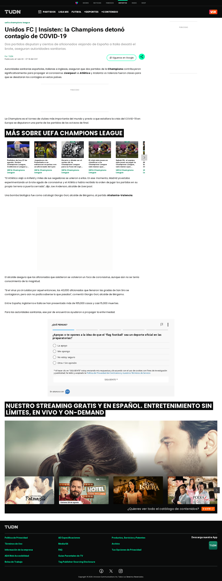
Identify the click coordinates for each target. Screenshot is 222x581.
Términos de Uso (13, 544)
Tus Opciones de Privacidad (126, 550)
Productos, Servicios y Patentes (128, 538)
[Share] (142, 57)
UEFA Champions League (16, 171)
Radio (134, 3)
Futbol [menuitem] (76, 12)
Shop (144, 3)
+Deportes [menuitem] (91, 12)
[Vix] (213, 12)
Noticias (97, 3)
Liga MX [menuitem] (63, 12)
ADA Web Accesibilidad (17, 556)
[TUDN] (13, 12)
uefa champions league (17, 22)
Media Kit (63, 544)
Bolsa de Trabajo (14, 562)
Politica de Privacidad (16, 538)
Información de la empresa (19, 550)
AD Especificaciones (69, 538)
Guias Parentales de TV (70, 556)
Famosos (110, 3)
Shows (86, 3)
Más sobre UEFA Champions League (64, 133)
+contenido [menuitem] (109, 12)
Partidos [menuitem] (49, 12)
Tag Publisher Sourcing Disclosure (76, 562)
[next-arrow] (144, 158)
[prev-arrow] (2, 490)
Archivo (116, 544)
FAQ (60, 550)
